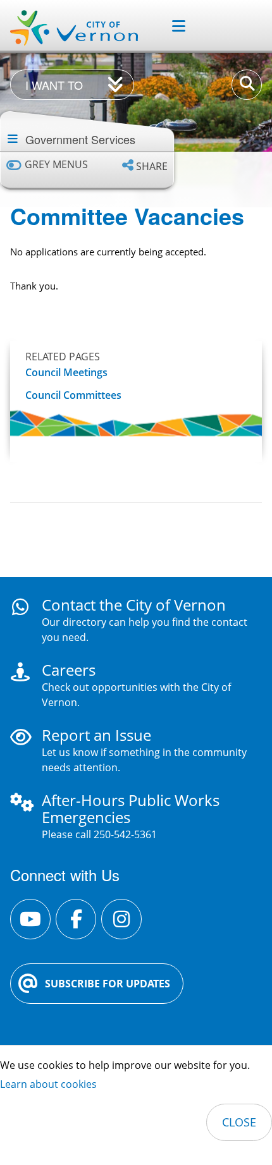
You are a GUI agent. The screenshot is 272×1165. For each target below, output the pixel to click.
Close (239, 1122)
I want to (54, 84)
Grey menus (56, 165)
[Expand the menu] (173, 26)
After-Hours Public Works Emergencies (130, 808)
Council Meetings (66, 373)
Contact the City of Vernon (134, 604)
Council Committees (73, 395)
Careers (69, 669)
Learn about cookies (48, 1084)
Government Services (80, 139)
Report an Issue (96, 734)
